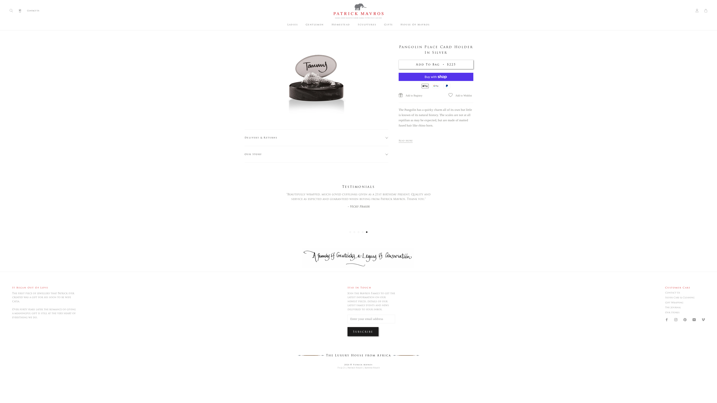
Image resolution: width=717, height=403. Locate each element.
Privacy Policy (355, 368)
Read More (406, 140)
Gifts (388, 24)
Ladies (292, 24)
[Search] (11, 11)
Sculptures (367, 24)
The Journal (673, 307)
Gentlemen (315, 24)
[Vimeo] (703, 319)
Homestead (341, 24)
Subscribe (363, 331)
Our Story (253, 154)
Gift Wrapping (674, 302)
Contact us (672, 292)
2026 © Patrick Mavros (358, 365)
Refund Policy (372, 368)
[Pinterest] (685, 319)
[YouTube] (694, 319)
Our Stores (672, 312)
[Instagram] (675, 319)
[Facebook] (666, 319)
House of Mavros (415, 24)
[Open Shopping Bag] (706, 11)
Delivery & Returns (261, 137)
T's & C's (341, 368)
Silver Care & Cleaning (680, 297)
